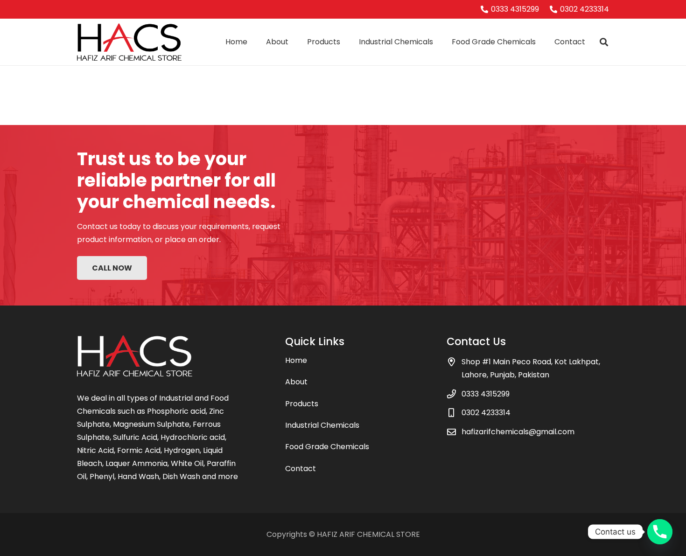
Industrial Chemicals (322, 425)
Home (296, 360)
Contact (300, 468)
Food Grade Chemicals (327, 446)
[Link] (129, 42)
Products (301, 403)
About (296, 381)
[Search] (604, 42)
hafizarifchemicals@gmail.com (518, 431)
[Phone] (659, 531)
